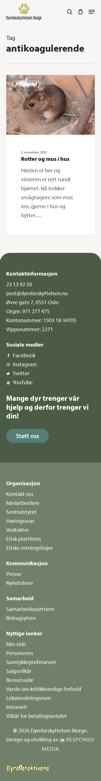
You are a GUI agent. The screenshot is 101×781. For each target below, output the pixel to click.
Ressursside (19, 679)
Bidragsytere (21, 617)
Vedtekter (17, 529)
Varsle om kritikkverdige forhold (43, 688)
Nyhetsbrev (19, 582)
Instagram (25, 364)
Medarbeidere (22, 502)
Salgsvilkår (18, 670)
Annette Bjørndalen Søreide (37, 81)
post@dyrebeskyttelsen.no (37, 293)
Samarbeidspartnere (30, 608)
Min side (16, 643)
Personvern (19, 652)
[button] (92, 12)
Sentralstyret (21, 511)
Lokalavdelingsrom (28, 697)
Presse (13, 573)
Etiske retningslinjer (29, 547)
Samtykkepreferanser (31, 661)
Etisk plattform (23, 538)
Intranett (16, 706)
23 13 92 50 (19, 284)
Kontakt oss (19, 493)
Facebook (24, 355)
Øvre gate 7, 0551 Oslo (32, 302)
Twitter (21, 373)
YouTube (23, 382)
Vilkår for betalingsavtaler (36, 715)
